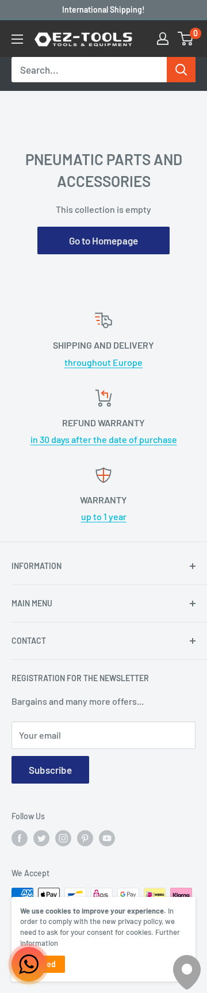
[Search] (181, 69)
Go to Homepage (103, 240)
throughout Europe (103, 362)
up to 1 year (103, 516)
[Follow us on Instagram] (63, 838)
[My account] (162, 38)
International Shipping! (103, 9)
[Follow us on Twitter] (41, 838)
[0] (186, 38)
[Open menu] (17, 39)
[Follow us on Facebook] (20, 838)
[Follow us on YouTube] (107, 838)
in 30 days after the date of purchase (103, 439)
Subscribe (50, 770)
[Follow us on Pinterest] (85, 838)
